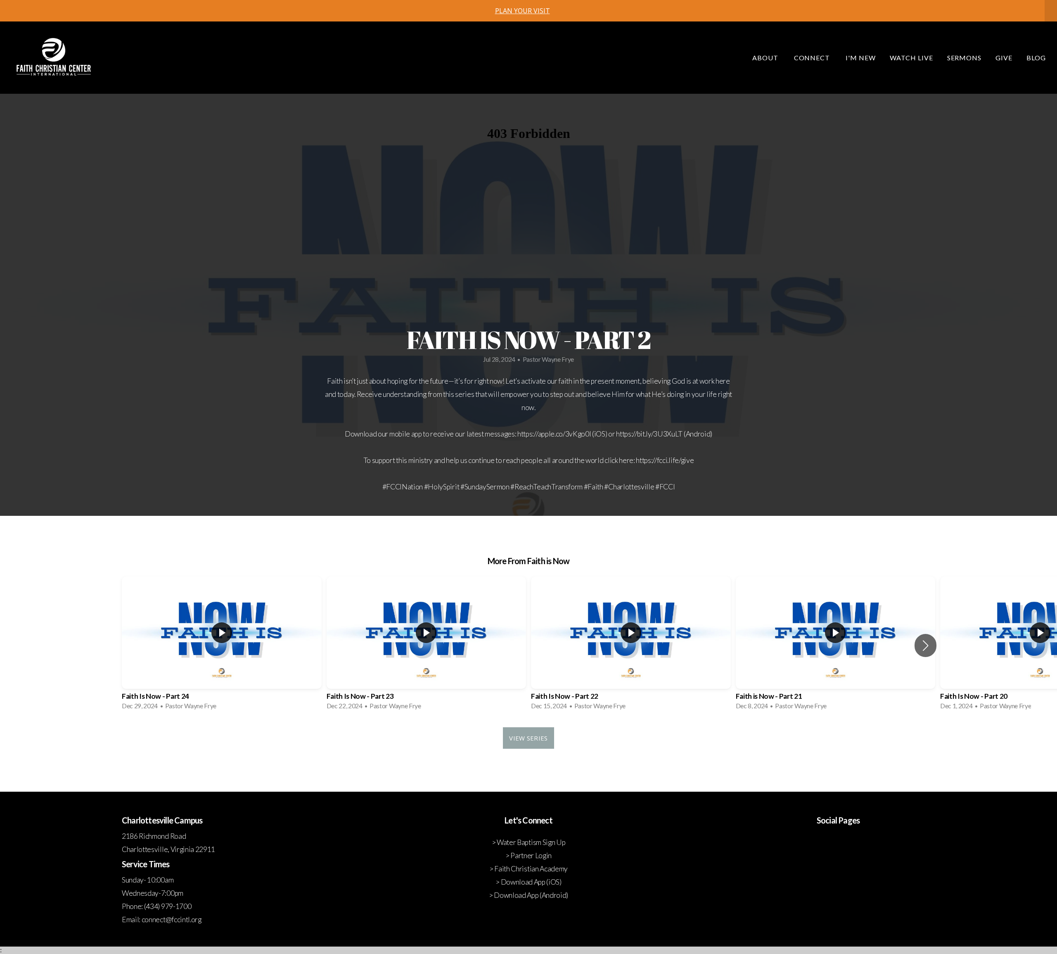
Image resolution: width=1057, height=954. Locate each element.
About (766, 58)
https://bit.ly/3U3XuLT (649, 434)
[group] (222, 646)
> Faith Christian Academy (528, 868)
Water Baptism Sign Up (531, 842)
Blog (1036, 58)
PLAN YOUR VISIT (522, 10)
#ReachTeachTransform (546, 486)
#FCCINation (402, 486)
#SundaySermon (485, 486)
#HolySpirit (441, 486)
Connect (813, 58)
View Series (528, 738)
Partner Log (528, 855)
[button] (925, 645)
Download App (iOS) (531, 882)
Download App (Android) (531, 895)
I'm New (861, 58)
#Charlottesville (629, 486)
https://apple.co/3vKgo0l (554, 434)
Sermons (964, 58)
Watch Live (911, 58)
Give (1003, 58)
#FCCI (665, 486)
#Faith (593, 486)
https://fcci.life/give (665, 460)
